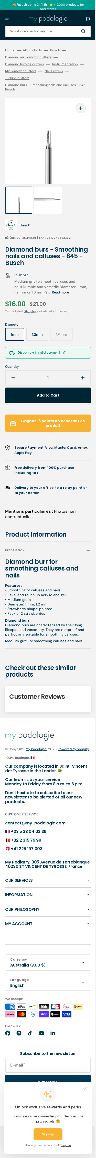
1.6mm (64, 326)
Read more (69, 282)
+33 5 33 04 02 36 (28, 836)
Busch (55, 50)
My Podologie (36, 743)
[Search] (76, 31)
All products (32, 50)
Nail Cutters (62, 71)
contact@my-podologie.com (35, 827)
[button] (7, 19)
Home (10, 50)
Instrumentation (65, 64)
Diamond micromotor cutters (28, 57)
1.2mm (40, 326)
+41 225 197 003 (26, 853)
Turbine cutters (17, 78)
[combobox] (44, 31)
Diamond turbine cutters (24, 64)
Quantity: (12, 356)
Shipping (30, 301)
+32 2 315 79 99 (26, 844)
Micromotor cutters (29, 71)
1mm (17, 326)
